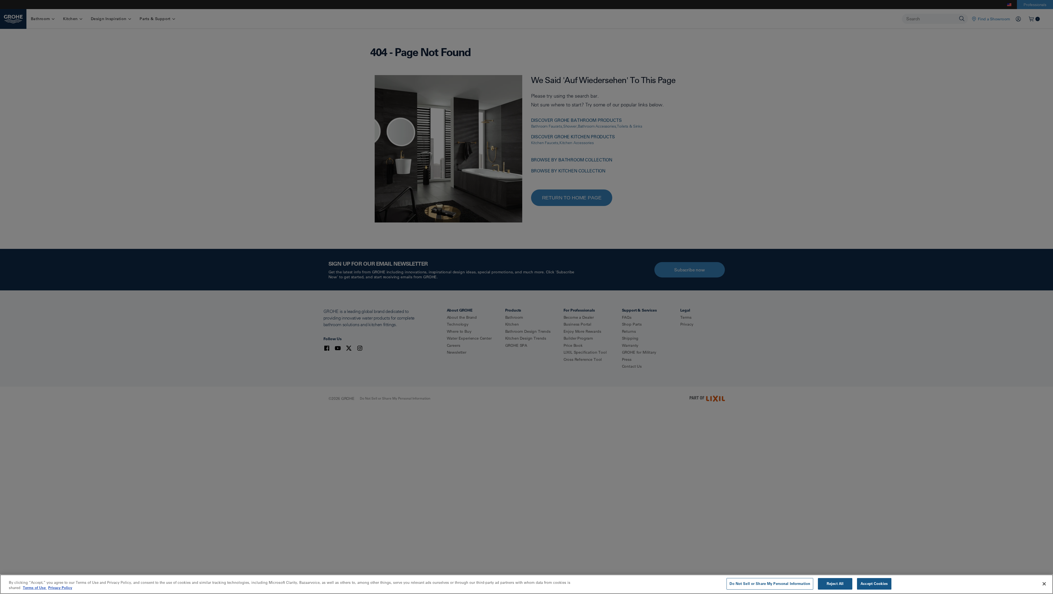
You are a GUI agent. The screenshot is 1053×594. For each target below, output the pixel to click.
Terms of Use (35, 588)
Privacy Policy (60, 588)
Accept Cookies (874, 583)
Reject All (835, 583)
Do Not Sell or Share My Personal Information (770, 583)
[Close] (1044, 584)
